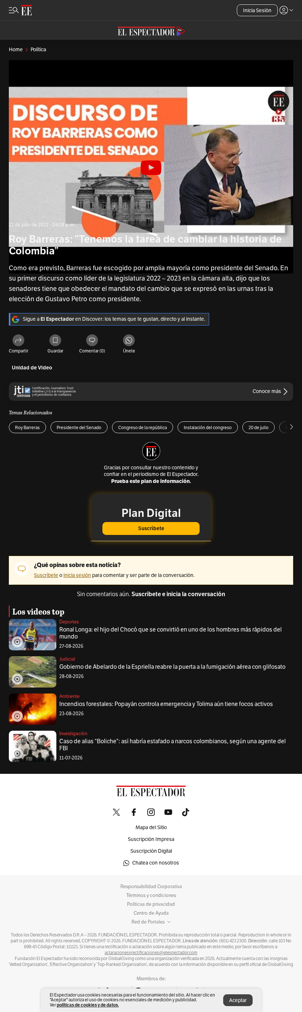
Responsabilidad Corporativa (151, 886)
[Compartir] (18, 340)
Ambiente (69, 696)
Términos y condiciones (151, 895)
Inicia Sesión (257, 10)
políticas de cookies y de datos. (88, 1005)
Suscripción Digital (151, 851)
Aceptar (238, 1000)
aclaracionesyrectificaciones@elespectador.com (151, 952)
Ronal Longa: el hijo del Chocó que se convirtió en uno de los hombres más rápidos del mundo (170, 633)
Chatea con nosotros (155, 863)
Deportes (69, 622)
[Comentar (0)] (92, 340)
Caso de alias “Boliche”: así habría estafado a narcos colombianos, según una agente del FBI (172, 745)
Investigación (73, 734)
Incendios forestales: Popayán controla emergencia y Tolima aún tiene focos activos (166, 704)
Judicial (67, 659)
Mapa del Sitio (151, 827)
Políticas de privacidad (151, 904)
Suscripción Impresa (151, 839)
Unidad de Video (32, 368)
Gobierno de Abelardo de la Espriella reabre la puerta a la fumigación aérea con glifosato (172, 667)
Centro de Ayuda (151, 913)
